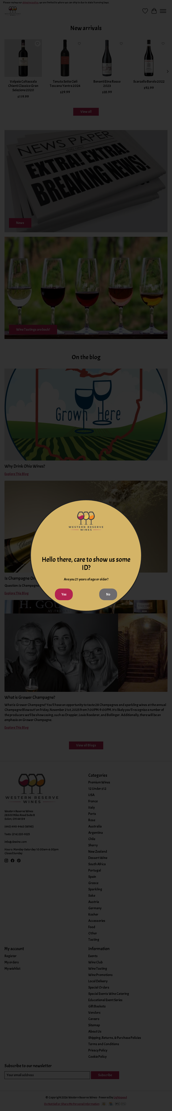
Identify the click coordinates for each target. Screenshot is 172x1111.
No (108, 594)
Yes (64, 594)
